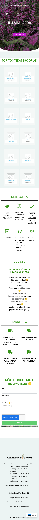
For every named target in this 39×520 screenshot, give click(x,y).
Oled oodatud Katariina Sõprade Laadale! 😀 (19, 278)
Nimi (3, 388)
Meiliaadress (5, 395)
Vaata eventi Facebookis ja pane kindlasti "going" (19, 308)
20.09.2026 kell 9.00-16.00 (19, 284)
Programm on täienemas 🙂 (19, 289)
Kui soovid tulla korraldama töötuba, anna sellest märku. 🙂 (19, 296)
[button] (31, 14)
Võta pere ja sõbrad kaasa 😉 (19, 302)
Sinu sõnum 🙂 (6, 403)
